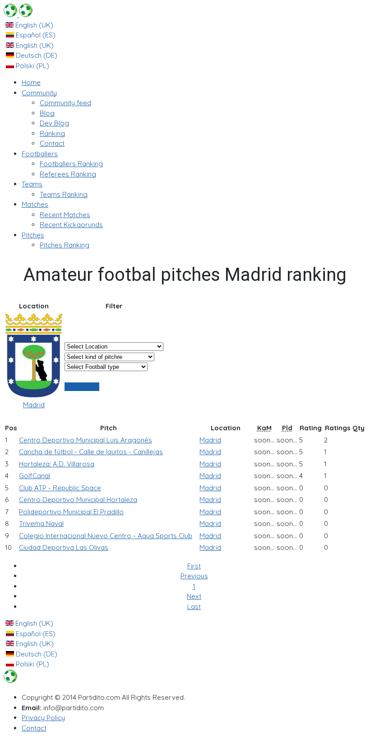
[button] (39, 92)
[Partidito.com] (18, 14)
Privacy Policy (43, 717)
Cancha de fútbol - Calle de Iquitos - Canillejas (91, 451)
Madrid (34, 404)
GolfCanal (34, 475)
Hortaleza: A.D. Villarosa (56, 464)
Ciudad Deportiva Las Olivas (63, 547)
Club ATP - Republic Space (60, 488)
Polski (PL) (31, 65)
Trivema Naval (41, 523)
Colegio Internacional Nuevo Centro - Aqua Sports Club (105, 535)
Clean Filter (82, 386)
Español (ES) (35, 35)
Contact (34, 728)
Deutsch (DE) (35, 55)
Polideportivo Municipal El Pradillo (71, 511)
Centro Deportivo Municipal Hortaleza (78, 499)
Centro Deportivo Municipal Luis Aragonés (85, 440)
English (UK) (33, 25)
